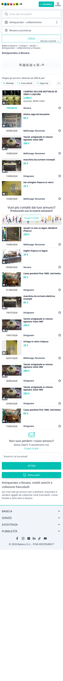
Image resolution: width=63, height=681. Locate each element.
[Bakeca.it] (18, 4)
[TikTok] (39, 538)
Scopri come (31, 218)
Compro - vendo (27, 45)
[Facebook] (17, 538)
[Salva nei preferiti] (59, 108)
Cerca (31, 38)
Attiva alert (34, 475)
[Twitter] (28, 538)
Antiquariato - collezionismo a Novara (21, 48)
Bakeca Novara (9, 45)
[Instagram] (23, 538)
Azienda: (34, 101)
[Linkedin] (34, 538)
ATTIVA (31, 465)
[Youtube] (45, 538)
